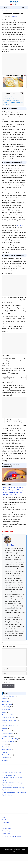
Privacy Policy (6, 831)
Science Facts (10, 11)
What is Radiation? (8, 96)
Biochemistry (6, 707)
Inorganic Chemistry (8, 725)
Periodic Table (6, 736)
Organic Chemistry (7, 733)
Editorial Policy (6, 828)
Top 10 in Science (7, 755)
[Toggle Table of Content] (21, 93)
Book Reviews (6, 709)
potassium (20, 225)
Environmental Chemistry (9, 720)
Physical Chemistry (8, 741)
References (6, 104)
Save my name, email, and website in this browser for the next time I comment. (14, 679)
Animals (4, 698)
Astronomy (5, 701)
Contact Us (5, 822)
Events (4, 723)
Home (3, 11)
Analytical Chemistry (8, 696)
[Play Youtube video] (14, 475)
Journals (4, 728)
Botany (4, 712)
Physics (4, 744)
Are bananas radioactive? (10, 98)
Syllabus (4, 752)
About (4, 817)
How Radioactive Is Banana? (11, 100)
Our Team (5, 820)
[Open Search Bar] (24, 7)
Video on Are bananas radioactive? (13, 102)
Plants (4, 747)
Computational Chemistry (9, 715)
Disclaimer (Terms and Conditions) (12, 836)
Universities (5, 757)
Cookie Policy (6, 833)
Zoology (4, 760)
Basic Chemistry (7, 704)
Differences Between (8, 717)
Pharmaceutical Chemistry (10, 739)
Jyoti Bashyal (9, 545)
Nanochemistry (6, 731)
